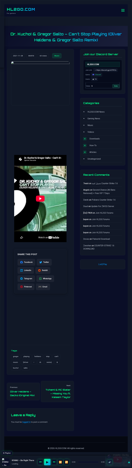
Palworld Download (101, 239)
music (15, 362)
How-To (93, 145)
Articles (92, 152)
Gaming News (94, 118)
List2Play (102, 264)
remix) (49, 362)
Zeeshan (87, 245)
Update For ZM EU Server (102, 206)
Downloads (94, 138)
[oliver (25, 362)
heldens (37, 356)
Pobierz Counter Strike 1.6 (104, 200)
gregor (15, 356)
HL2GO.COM (21, 9)
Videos (91, 132)
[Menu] (123, 10)
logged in (26, 422)
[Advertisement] (40, 127)
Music (56, 56)
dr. (40, 362)
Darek (86, 200)
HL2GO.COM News (96, 112)
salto (25, 368)
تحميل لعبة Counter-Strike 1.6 (105, 183)
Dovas (86, 239)
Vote (116, 86)
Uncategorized (94, 159)
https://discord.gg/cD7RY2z (106, 70)
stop (48, 356)
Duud (85, 206)
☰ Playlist (7, 453)
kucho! (16, 368)
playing (26, 356)
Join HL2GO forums (104, 213)
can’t (56, 356)
